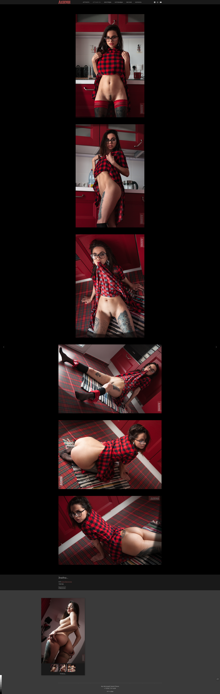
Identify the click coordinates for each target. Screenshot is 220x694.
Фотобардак (119, 2)
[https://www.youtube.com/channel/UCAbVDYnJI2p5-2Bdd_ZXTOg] (161, 2)
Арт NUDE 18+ (97, 2)
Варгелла (62, 588)
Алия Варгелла (66, 582)
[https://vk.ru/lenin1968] (154, 2)
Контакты (138, 2)
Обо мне (129, 2)
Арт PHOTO (86, 2)
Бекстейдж (107, 2)
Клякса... (63, 673)
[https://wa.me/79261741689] (157, 2)
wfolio (111, 691)
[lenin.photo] (64, 2)
